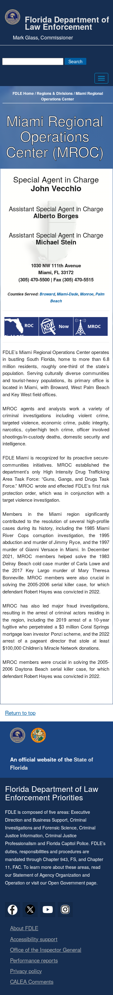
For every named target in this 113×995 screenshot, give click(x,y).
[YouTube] (47, 909)
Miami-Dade (67, 294)
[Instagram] (65, 909)
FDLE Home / (25, 93)
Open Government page (72, 883)
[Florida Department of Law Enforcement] (19, 735)
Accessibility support (33, 939)
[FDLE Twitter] (30, 909)
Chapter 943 (55, 859)
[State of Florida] (40, 735)
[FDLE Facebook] (12, 909)
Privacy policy (26, 970)
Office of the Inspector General (45, 949)
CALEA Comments (31, 981)
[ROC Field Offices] (13, 325)
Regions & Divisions (55, 93)
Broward (47, 294)
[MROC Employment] (48, 326)
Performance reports (34, 960)
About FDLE (24, 928)
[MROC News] (80, 326)
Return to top (20, 712)
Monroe (87, 294)
